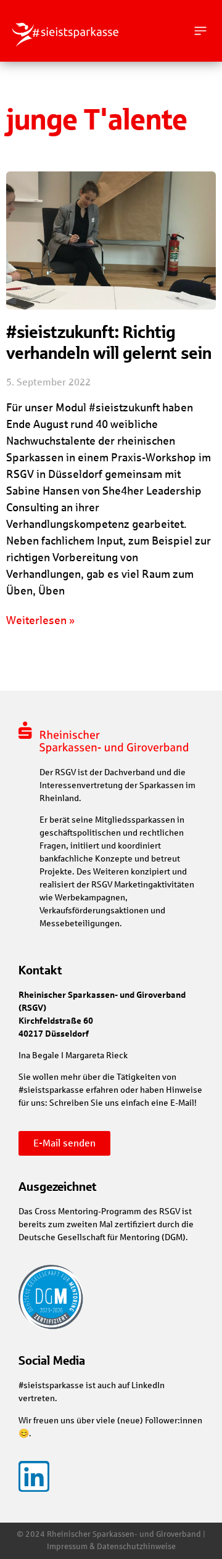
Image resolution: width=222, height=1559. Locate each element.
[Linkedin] (33, 1476)
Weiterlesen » (40, 620)
